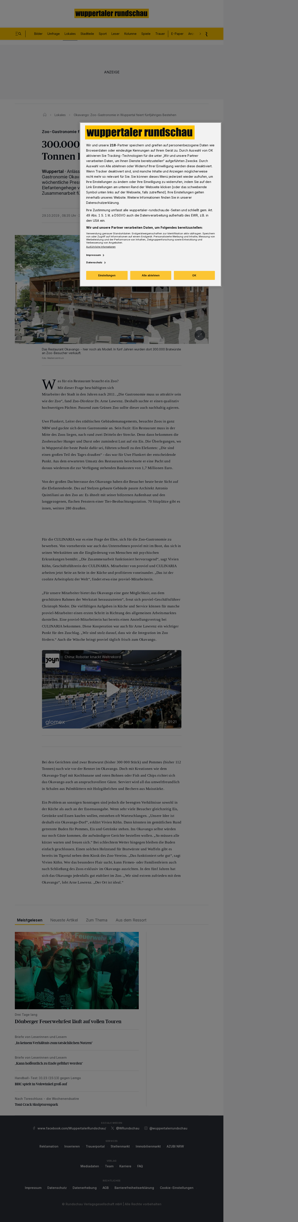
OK (194, 275)
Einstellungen (106, 275)
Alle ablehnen (150, 275)
